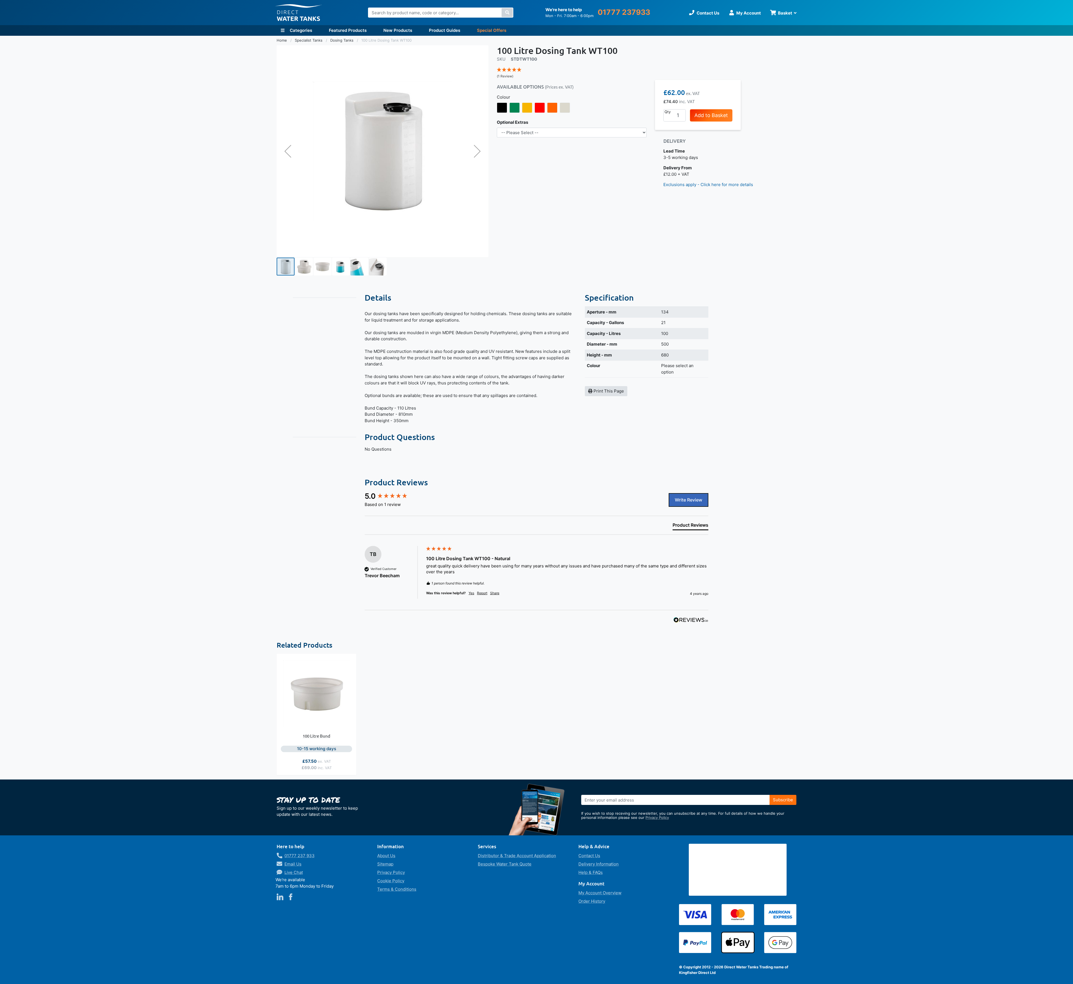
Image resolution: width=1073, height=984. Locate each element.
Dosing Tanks (342, 40)
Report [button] (482, 593)
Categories (300, 30)
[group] (394, 496)
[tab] (690, 526)
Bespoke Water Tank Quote (504, 864)
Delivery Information (598, 864)
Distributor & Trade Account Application (517, 855)
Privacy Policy (657, 817)
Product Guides (444, 30)
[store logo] (298, 12)
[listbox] (572, 108)
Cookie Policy (390, 880)
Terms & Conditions (396, 889)
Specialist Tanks (309, 40)
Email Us (293, 864)
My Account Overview (599, 892)
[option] (502, 108)
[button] (288, 151)
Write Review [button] (688, 500)
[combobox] (440, 13)
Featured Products (348, 30)
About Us (386, 855)
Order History (591, 901)
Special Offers (491, 30)
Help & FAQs (590, 872)
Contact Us (589, 855)
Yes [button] (471, 593)
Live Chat (293, 872)
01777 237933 (624, 12)
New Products (397, 30)
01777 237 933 (299, 855)
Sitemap (385, 864)
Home (282, 40)
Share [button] (494, 593)
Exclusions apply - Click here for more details (708, 184)
